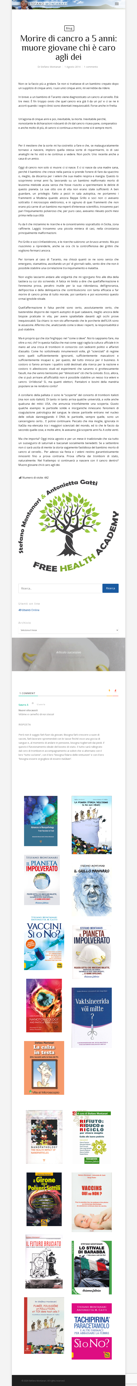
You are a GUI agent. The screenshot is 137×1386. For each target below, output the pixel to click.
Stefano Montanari (51, 66)
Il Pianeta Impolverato (68, 654)
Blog (69, 28)
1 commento (91, 66)
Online (28, 610)
